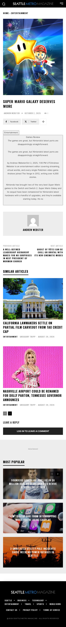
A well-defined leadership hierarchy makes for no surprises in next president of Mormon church (17, 255)
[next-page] (10, 413)
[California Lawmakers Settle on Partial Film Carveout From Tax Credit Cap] (33, 299)
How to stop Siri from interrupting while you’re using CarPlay (33, 518)
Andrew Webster (12, 113)
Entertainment (19, 13)
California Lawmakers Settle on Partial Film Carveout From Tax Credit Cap (33, 327)
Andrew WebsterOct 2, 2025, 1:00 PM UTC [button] (33, 170)
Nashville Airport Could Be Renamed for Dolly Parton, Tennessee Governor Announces (32, 395)
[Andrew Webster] (33, 220)
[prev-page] (5, 413)
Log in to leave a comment (33, 431)
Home (6, 13)
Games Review (33, 168)
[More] (43, 122)
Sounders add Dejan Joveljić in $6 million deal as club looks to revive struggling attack (33, 484)
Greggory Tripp (27, 336)
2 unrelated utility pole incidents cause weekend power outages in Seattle (33, 552)
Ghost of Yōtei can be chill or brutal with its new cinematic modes (48, 252)
